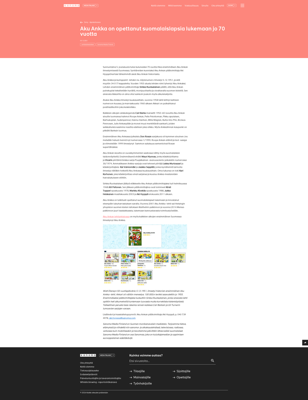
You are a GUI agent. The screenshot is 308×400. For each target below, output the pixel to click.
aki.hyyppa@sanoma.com (122, 318)
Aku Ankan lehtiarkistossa (116, 216)
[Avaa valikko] (241, 5)
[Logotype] (88, 355)
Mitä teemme (175, 5)
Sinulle (205, 5)
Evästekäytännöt (88, 374)
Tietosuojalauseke (89, 370)
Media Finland (89, 5)
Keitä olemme (158, 5)
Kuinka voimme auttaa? (146, 355)
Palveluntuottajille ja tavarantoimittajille (100, 378)
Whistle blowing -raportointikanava (98, 382)
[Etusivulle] (72, 5)
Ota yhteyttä (217, 5)
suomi (230, 5)
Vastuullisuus (192, 5)
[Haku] (213, 361)
